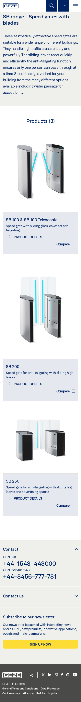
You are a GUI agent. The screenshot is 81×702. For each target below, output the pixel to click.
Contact (10, 549)
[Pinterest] (68, 675)
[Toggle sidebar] (63, 6)
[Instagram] (56, 675)
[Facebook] (62, 675)
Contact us (13, 596)
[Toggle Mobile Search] (51, 6)
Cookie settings (11, 693)
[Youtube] (75, 675)
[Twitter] (43, 675)
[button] (32, 675)
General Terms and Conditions (20, 688)
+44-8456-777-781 (30, 576)
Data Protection (50, 688)
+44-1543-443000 (29, 563)
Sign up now (40, 644)
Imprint (52, 693)
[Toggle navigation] (75, 6)
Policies (41, 693)
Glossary (28, 693)
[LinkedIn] (49, 675)
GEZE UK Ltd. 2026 (13, 684)
